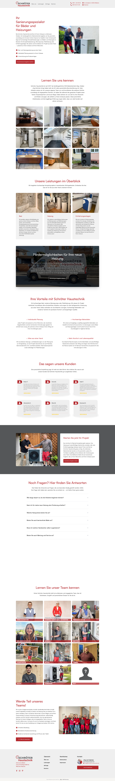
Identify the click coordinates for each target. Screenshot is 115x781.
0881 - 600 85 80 (76, 3)
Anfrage (47, 4)
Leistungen (41, 4)
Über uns (33, 4)
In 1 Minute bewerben (24, 739)
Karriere (53, 4)
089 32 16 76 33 (76, 5)
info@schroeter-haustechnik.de (92, 763)
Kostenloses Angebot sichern (25, 61)
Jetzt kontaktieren (87, 767)
